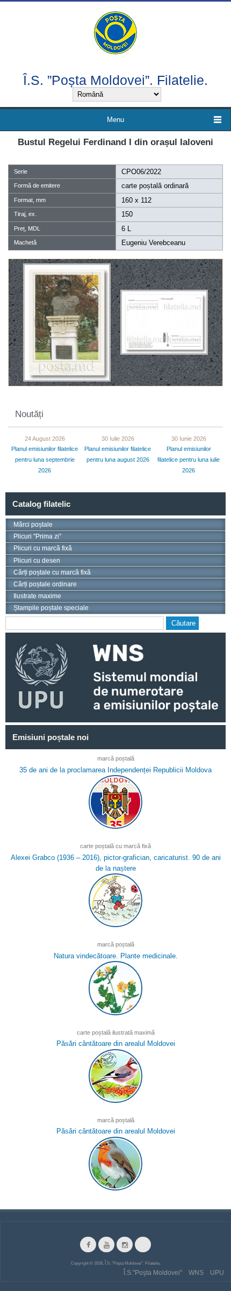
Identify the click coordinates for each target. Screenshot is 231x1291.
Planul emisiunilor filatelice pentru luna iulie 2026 (188, 460)
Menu (115, 120)
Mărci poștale (33, 524)
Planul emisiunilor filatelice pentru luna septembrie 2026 (44, 460)
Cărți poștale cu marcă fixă (52, 572)
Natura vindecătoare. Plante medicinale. (116, 956)
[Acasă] (115, 32)
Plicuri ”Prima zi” (37, 536)
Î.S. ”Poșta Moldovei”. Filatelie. (115, 80)
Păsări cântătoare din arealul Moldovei (115, 1043)
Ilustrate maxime (37, 596)
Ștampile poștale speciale (51, 608)
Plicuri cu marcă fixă (42, 548)
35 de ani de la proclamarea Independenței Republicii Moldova (115, 770)
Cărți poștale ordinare (45, 584)
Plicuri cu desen (36, 560)
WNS (196, 1273)
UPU (217, 1273)
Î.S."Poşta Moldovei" (153, 1273)
